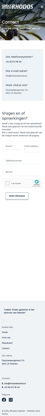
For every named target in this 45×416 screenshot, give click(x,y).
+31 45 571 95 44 (13, 61)
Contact (6, 348)
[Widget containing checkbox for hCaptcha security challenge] (23, 183)
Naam (9, 146)
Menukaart (7, 343)
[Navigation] (42, 7)
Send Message (17, 196)
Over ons (6, 337)
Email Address (31, 148)
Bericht (9, 172)
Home (5, 332)
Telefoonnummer (14, 160)
